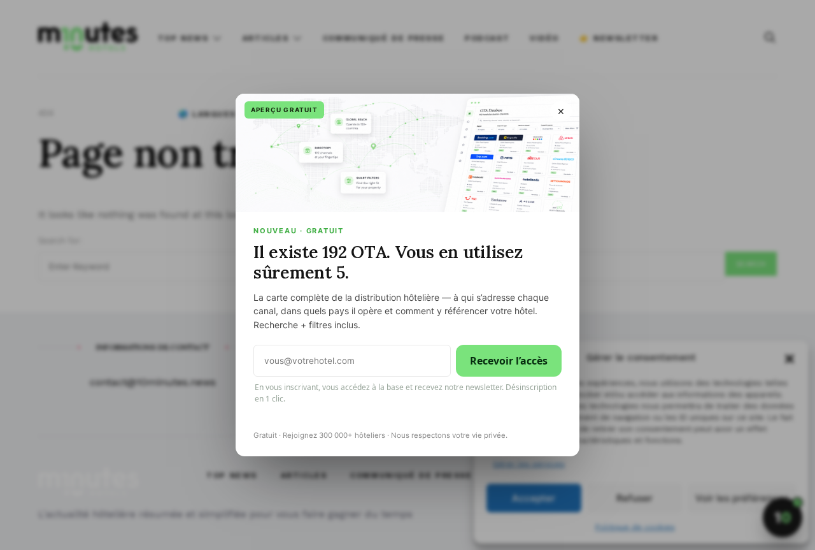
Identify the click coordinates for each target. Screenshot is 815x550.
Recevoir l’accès (509, 361)
